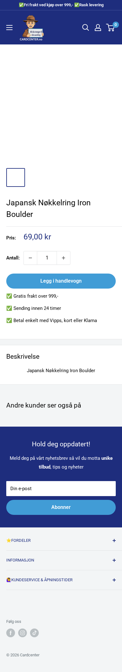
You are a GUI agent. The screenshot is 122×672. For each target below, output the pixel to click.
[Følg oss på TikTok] (34, 632)
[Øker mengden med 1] (63, 257)
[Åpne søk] (85, 27)
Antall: (13, 258)
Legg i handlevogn (61, 281)
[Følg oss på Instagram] (22, 632)
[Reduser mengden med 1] (30, 257)
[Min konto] (98, 27)
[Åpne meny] (9, 27)
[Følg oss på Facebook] (10, 632)
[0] (110, 27)
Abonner (61, 507)
